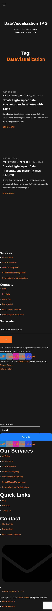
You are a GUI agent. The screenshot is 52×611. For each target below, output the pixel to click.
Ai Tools (25, 96)
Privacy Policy (6, 365)
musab (39, 96)
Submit (26, 437)
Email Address (6, 424)
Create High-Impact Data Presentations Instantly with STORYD (22, 171)
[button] (48, 5)
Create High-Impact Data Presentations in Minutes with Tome (23, 104)
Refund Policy (6, 369)
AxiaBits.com (23, 361)
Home (17, 29)
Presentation (10, 96)
